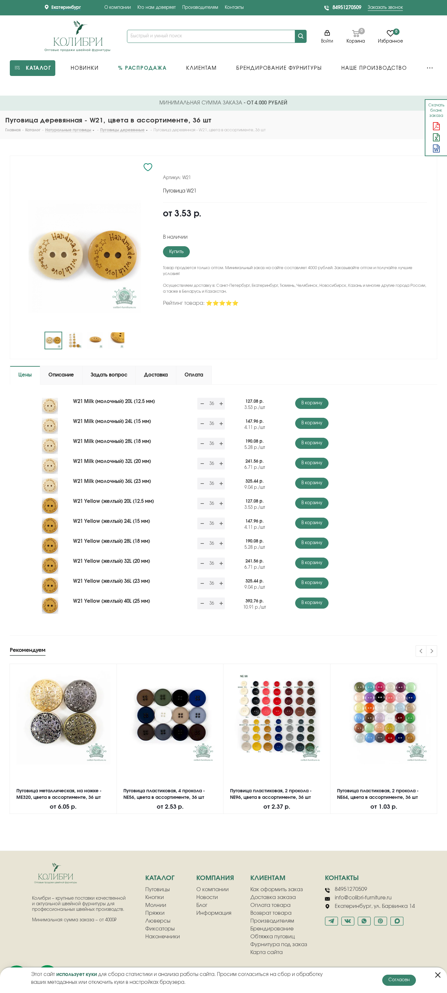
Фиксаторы (160, 928)
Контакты (234, 8)
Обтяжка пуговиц (272, 936)
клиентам (267, 878)
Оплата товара (270, 905)
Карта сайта (266, 952)
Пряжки (155, 913)
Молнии (155, 905)
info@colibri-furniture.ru (363, 897)
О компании (117, 8)
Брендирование (272, 928)
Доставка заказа (273, 897)
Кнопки (154, 897)
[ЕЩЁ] (429, 68)
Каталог (159, 878)
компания (215, 878)
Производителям (200, 8)
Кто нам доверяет (156, 8)
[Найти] (301, 36)
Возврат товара (271, 913)
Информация (213, 913)
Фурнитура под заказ (278, 944)
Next (431, 651)
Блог (201, 905)
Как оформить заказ (276, 889)
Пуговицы (157, 889)
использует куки (76, 974)
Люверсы (157, 921)
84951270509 (346, 7)
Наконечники (162, 936)
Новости (207, 897)
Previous (421, 651)
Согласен (399, 980)
